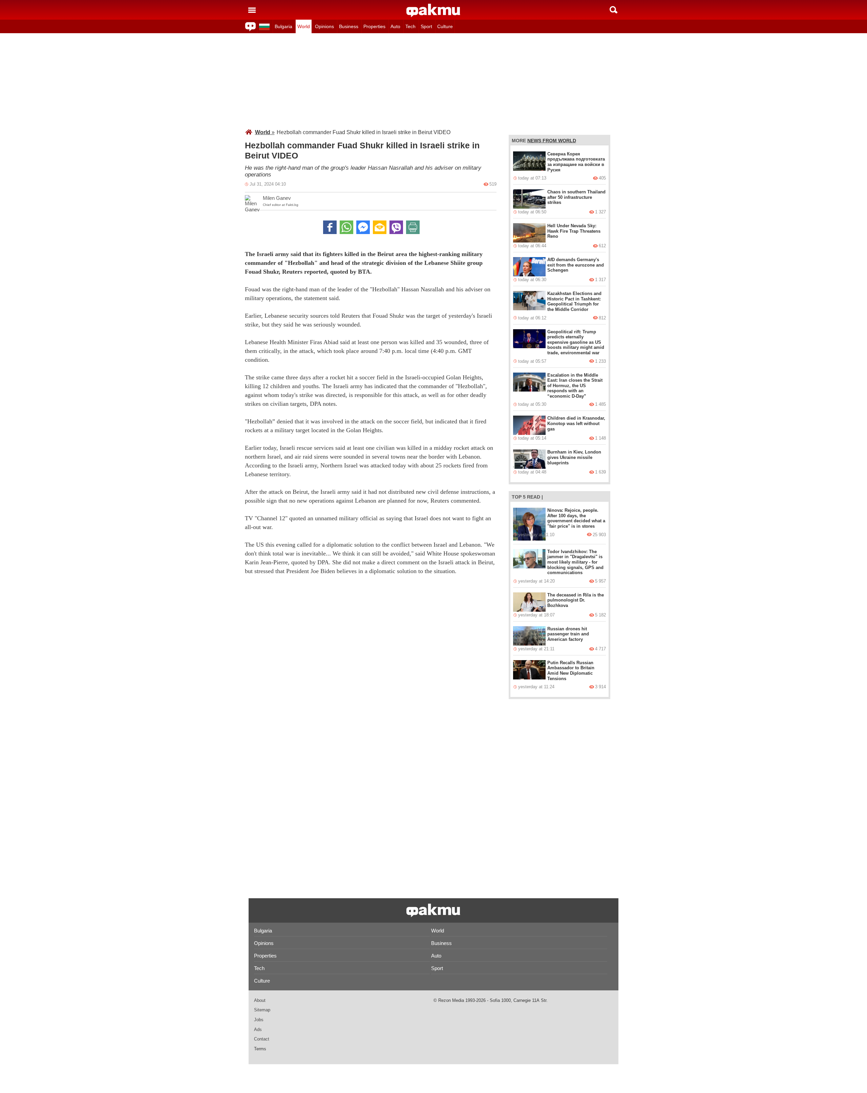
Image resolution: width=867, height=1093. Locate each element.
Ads (258, 1029)
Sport (426, 26)
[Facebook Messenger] (363, 227)
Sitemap (262, 1009)
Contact (261, 1039)
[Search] (613, 10)
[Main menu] (252, 10)
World (303, 26)
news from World (551, 140)
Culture (445, 26)
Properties (374, 26)
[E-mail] (379, 227)
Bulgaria (283, 26)
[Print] (413, 227)
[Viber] (396, 227)
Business (348, 26)
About (260, 1000)
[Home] (433, 10)
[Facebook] (330, 227)
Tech (410, 26)
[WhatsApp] (346, 227)
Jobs (258, 1019)
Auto (395, 26)
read (533, 497)
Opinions (324, 26)
